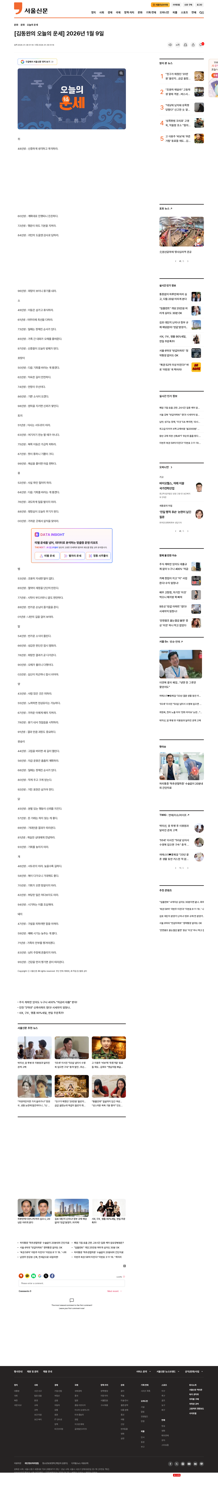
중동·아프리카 (80, 1347)
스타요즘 (164, 1387)
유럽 (76, 1361)
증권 (56, 1356)
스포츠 (184, 12)
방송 (163, 1368)
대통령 (16, 1333)
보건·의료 (38, 1356)
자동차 (57, 1347)
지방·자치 (104, 1337)
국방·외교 (18, 1347)
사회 (101, 12)
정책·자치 (129, 12)
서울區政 (104, 1342)
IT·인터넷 (58, 1361)
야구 (163, 1333)
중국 (76, 1337)
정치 (93, 12)
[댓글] (201, 45)
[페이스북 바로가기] (170, 1406)
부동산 (57, 1337)
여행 (122, 1361)
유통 (56, 1352)
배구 (163, 1352)
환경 (36, 1342)
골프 (163, 1342)
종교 (122, 1356)
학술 (122, 1337)
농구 (163, 1347)
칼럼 (142, 1353)
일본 (76, 1342)
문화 (140, 12)
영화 (122, 1375)
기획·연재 (151, 12)
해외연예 (164, 1377)
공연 (122, 1380)
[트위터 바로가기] (176, 1406)
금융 (56, 1342)
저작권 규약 (194, 1345)
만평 (142, 1363)
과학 (36, 1352)
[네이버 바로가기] (195, 1406)
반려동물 (124, 1371)
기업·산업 (58, 1333)
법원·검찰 (38, 1337)
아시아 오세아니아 (82, 1352)
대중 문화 (124, 1352)
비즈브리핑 (58, 1371)
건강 (122, 1366)
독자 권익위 (194, 1336)
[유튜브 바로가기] (189, 1406)
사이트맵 (192, 1355)
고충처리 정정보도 (196, 1350)
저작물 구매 (194, 1341)
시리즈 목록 (145, 1333)
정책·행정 (104, 1333)
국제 (118, 12)
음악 (122, 1333)
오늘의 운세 (32, 24)
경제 (110, 12)
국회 (16, 1337)
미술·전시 (124, 1342)
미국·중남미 (79, 1356)
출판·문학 (124, 1347)
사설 (142, 1349)
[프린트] (185, 45)
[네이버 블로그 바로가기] (201, 1406)
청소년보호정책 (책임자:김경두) (55, 1405)
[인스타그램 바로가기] (182, 1406)
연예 (193, 12)
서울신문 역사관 (195, 1331)
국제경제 (78, 1333)
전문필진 (144, 1358)
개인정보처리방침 (32, 1405)
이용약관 (17, 1405)
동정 (142, 1384)
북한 (16, 1342)
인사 (142, 1379)
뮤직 (163, 1382)
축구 (163, 1337)
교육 (36, 1347)
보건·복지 (38, 1361)
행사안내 (18, 1313)
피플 (175, 12)
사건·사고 (38, 1333)
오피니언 (164, 12)
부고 (142, 1388)
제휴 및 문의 (32, 1313)
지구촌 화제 (79, 1366)
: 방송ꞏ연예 (169, 641)
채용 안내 (47, 1313)
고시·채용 (104, 1347)
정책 (56, 1366)
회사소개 (192, 1327)
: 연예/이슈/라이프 (173, 815)
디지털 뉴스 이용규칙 (79, 1405)
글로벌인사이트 (81, 1371)
